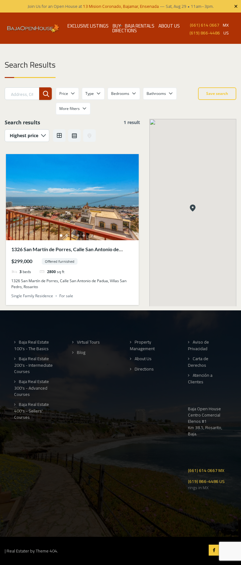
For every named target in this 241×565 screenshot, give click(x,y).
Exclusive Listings (88, 25)
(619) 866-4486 (205, 32)
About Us (169, 25)
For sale (66, 295)
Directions (124, 30)
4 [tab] (78, 235)
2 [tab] (66, 235)
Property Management (142, 345)
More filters (69, 108)
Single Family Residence (32, 295)
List (74, 135)
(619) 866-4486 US (206, 481)
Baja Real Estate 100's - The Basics (31, 345)
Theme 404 (46, 551)
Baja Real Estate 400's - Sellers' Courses (31, 410)
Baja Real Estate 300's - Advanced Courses (31, 387)
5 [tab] (83, 235)
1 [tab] (61, 235)
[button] (192, 208)
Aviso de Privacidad (198, 345)
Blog (81, 352)
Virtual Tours (88, 342)
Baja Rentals (139, 25)
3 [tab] (72, 235)
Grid (59, 135)
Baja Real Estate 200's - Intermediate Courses (33, 365)
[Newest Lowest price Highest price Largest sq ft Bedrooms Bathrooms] (27, 135)
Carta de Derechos (198, 361)
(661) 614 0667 (204, 24)
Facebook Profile (214, 550)
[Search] (45, 93)
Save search (217, 93)
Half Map (89, 135)
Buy (117, 25)
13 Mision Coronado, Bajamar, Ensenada (121, 6)
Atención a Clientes (200, 378)
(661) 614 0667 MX (206, 470)
